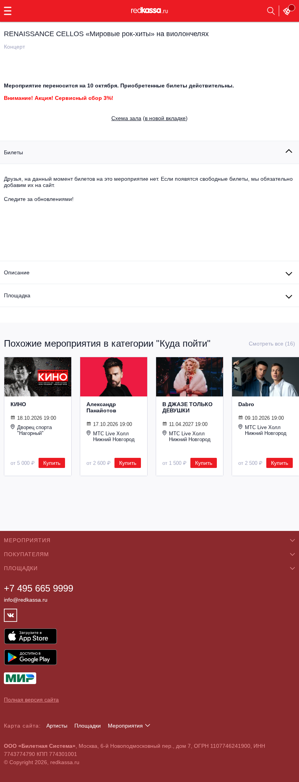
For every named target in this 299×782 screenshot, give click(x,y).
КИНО (18, 404)
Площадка (17, 295)
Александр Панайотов (101, 407)
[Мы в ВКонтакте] (10, 615)
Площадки (87, 726)
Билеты (13, 152)
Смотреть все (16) (272, 343)
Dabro (246, 404)
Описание (17, 272)
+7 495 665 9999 (38, 588)
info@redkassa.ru (25, 600)
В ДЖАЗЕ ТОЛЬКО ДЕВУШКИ (187, 407)
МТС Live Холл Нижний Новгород (114, 436)
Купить (51, 463)
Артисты (56, 726)
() (149, 118)
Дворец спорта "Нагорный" (34, 430)
